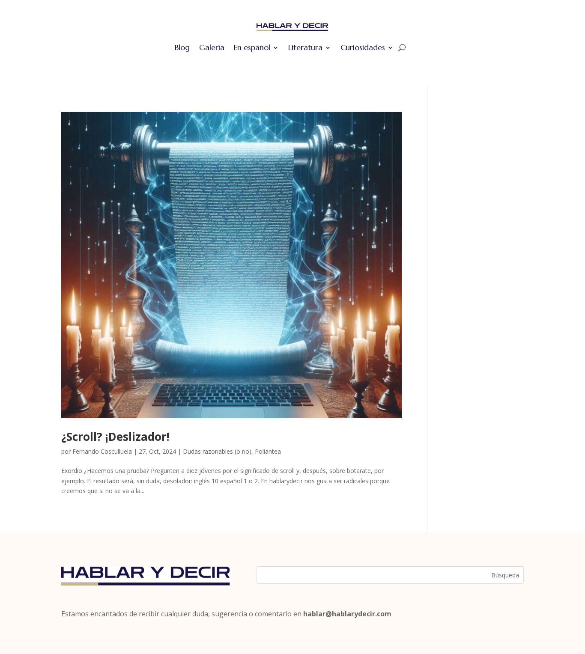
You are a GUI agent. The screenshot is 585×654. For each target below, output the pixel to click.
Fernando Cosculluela (102, 451)
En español (252, 47)
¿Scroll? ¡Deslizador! (115, 436)
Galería (211, 47)
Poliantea (268, 451)
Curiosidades (362, 47)
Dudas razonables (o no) (217, 451)
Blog (182, 47)
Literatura (305, 47)
